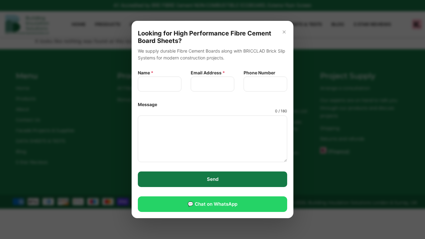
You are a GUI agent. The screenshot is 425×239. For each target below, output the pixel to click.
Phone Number (259, 72)
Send (212, 179)
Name (145, 72)
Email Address (208, 72)
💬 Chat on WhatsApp (212, 204)
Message (147, 104)
